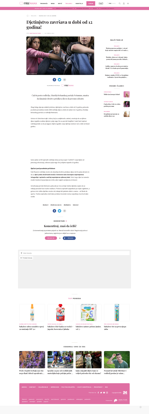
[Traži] (119, 3)
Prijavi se (50, 238)
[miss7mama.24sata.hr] (28, 3)
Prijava (70, 238)
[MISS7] (101, 3)
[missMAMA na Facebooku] (98, 393)
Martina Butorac (35, 33)
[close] (140, 407)
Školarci (33, 16)
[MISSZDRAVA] (111, 3)
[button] (128, 3)
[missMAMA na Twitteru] (101, 393)
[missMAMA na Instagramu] (107, 393)
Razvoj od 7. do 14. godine (47, 16)
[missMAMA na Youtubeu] (104, 393)
